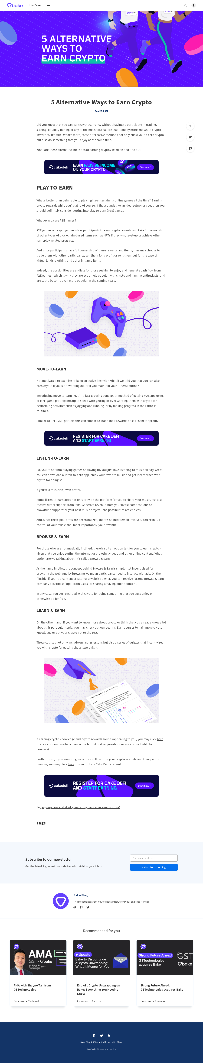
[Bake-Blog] (61, 901)
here (160, 739)
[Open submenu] (48, 5)
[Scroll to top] (190, 126)
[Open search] (185, 5)
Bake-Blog (80, 895)
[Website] (74, 907)
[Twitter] (190, 137)
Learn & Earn (114, 627)
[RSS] (109, 1035)
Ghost (120, 1042)
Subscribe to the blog (154, 867)
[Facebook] (190, 148)
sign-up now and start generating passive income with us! (81, 807)
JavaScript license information (102, 1049)
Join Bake (34, 5)
